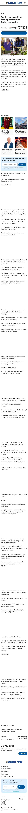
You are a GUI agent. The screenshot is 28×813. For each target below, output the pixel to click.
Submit (22, 165)
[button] (3, 3)
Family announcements (7, 776)
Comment (23, 753)
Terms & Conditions (6, 768)
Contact (3, 770)
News (2, 13)
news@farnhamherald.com (11, 810)
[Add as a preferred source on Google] (13, 28)
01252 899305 (9, 807)
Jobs (2, 773)
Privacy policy (4, 771)
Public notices (4, 774)
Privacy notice (15, 168)
